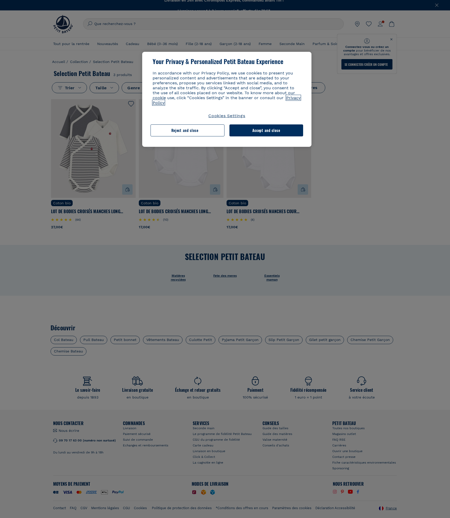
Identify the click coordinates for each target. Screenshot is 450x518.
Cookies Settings (226, 115)
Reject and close (184, 130)
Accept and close (266, 130)
